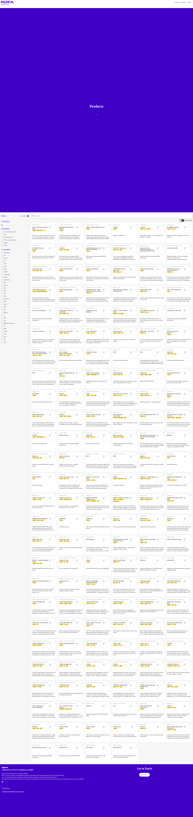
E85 (5, 288)
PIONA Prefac (144, 518)
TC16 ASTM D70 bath (92, 601)
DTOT (114, 352)
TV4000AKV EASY (64, 685)
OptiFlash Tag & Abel (65, 497)
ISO (5, 318)
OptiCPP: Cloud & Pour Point (93, 477)
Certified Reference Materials (91, 311)
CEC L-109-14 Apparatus (174, 289)
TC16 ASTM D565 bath (38, 601)
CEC (5, 266)
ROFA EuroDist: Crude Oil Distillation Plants (120, 540)
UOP (5, 342)
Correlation (7, 274)
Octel (5, 334)
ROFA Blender (90, 539)
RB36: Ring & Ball (37, 539)
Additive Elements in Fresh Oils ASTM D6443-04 (94, 248)
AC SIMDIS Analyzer (173, 227)
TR (4, 339)
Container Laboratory (38, 331)
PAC (5, 234)
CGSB (5, 271)
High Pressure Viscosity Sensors (174, 394)
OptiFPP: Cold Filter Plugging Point (91, 498)
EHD (141, 352)
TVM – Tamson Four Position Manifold (38, 706)
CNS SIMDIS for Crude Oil (147, 310)
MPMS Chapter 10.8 (9, 323)
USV (114, 706)
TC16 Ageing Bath (145, 581)
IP (4, 315)
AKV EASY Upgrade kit (119, 248)
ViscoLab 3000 (63, 726)
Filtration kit (143, 373)
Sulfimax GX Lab (64, 581)
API (5, 255)
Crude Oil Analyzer (91, 331)
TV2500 (88, 664)
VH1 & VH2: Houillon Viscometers (146, 706)
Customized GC (117, 331)
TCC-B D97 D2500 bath (65, 622)
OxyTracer (116, 518)
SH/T (5, 337)
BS (4, 261)
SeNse (88, 560)
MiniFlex (169, 435)
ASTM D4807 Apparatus (39, 289)
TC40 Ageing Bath (118, 601)
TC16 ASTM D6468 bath (66, 601)
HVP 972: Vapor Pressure (93, 414)
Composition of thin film (174, 310)
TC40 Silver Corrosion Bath (40, 622)
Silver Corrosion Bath (119, 560)
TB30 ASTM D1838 (118, 581)
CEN (5, 269)
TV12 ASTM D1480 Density (66, 643)
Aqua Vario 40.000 (172, 248)
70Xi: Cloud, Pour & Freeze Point (40, 228)
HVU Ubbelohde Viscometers (117, 415)
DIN (5, 282)
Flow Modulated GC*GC (173, 373)
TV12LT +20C (117, 643)
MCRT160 (89, 435)
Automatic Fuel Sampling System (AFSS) (120, 290)
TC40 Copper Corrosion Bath (174, 602)
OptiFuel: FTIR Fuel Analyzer (121, 497)
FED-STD (6, 299)
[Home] (7, 3)
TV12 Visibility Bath (91, 643)
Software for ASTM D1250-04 (40, 581)
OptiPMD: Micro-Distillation (40, 518)
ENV (5, 296)
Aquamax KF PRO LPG (65, 269)
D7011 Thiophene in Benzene (172, 332)
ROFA (5, 245)
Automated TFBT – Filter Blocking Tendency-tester (93, 290)
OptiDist (115, 477)
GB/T (5, 301)
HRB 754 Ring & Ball (38, 414)
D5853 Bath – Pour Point (147, 331)
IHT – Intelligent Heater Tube (148, 414)
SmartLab (143, 560)
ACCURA (62, 248)
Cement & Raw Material (38, 310)
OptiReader (62, 518)
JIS (5, 320)
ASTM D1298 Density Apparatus (119, 269)
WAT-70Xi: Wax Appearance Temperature (175, 727)
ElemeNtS (170, 352)
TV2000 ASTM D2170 (38, 664)
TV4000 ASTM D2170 (146, 664)
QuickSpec (170, 518)
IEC (5, 309)
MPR (87, 456)
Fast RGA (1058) (117, 373)
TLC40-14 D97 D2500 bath (174, 622)
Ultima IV (88, 706)
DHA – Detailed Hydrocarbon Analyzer (65, 353)
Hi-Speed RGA (144, 393)
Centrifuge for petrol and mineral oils (66, 311)
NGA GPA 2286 (36, 477)
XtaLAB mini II (63, 747)
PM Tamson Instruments (10, 240)
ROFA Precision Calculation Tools (148, 540)
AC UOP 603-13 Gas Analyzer (38, 248)
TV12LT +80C (144, 643)
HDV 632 (61, 393)
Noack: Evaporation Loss (66, 477)
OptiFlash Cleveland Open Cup (174, 477)
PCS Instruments (8, 237)
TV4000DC (89, 685)
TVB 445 (169, 685)
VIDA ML (34, 726)
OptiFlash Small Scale (38, 497)
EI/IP (5, 290)
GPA (5, 307)
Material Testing (63, 435)
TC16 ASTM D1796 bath (173, 581)
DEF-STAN (7, 280)
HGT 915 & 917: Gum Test (120, 393)
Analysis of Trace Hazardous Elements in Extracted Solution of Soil (147, 249)
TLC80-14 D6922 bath (38, 643)
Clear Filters (24, 216)
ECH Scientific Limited (10, 232)
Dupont (6, 285)
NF (4, 326)
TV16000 (169, 643)
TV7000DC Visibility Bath (120, 685)
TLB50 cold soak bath (146, 622)
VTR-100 (142, 726)
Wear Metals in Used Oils (39, 747)
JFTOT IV (35, 435)
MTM (114, 456)
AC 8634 (142, 227)
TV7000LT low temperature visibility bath (147, 685)
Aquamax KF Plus (37, 269)
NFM (5, 328)
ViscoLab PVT (117, 726)
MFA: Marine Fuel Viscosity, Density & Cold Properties (148, 436)
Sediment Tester (64, 560)
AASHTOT (7, 252)
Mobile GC (35, 456)
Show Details (188, 220)
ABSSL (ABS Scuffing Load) (94, 227)
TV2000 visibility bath (65, 664)
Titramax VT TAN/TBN (119, 622)
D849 (5, 277)
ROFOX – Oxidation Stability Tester (40, 561)
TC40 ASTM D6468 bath (146, 601)
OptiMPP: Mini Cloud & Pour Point (175, 498)
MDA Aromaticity (118, 435)
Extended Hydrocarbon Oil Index (66, 373)
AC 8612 (115, 227)
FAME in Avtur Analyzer (93, 373)
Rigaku (6, 242)
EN (5, 293)
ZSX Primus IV (117, 747)
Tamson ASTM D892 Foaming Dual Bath (92, 581)
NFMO (5, 331)
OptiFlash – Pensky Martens (148, 477)
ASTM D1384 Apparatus (147, 269)
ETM (33, 373)
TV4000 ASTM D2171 (173, 664)
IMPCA (6, 312)
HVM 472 (61, 414)
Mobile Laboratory (64, 456)
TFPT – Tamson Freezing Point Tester (93, 623)
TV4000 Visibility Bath (38, 685)
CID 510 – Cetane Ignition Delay (120, 311)
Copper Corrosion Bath (66, 331)
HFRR (88, 393)
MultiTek (142, 456)
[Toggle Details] (55, 240)
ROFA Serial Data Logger (174, 539)
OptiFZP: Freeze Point (146, 497)
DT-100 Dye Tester (91, 352)
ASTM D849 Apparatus (65, 289)
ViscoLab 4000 (90, 726)
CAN (5, 263)
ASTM (5, 258)
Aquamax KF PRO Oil (92, 269)
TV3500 (115, 664)
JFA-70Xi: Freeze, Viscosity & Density (175, 415)
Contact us (146, 774)
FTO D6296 (35, 393)
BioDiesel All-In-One (145, 289)
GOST (5, 304)
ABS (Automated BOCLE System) (66, 228)
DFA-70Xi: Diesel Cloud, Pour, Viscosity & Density (39, 353)
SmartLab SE (171, 560)
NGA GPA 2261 (171, 456)
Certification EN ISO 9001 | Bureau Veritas (13, 791)
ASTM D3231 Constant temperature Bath (173, 269)
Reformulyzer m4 (64, 539)
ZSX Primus (89, 747)
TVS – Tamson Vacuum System (66, 706)
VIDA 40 (169, 706)
